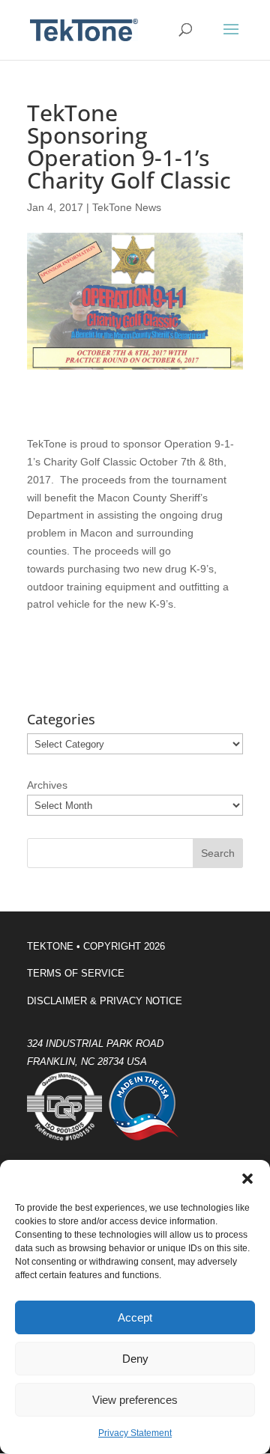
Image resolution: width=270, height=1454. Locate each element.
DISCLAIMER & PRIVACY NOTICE (104, 1001)
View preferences (135, 1399)
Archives (47, 785)
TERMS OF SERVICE (75, 973)
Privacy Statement (135, 1433)
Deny (135, 1358)
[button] (247, 1178)
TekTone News (126, 207)
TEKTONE (50, 946)
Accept (135, 1317)
